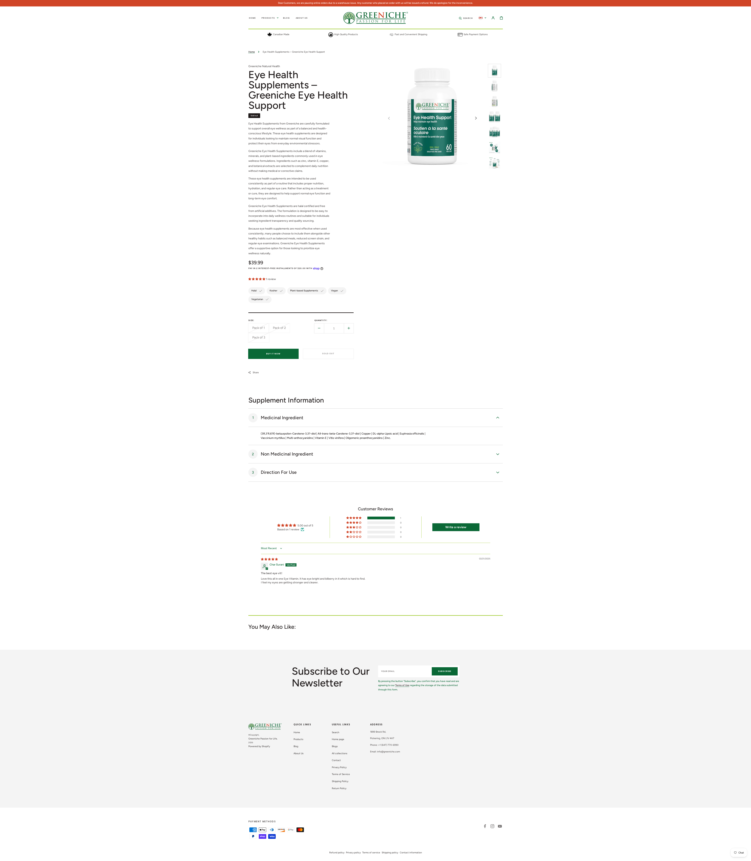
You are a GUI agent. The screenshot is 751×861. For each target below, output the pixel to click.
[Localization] (482, 18)
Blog (296, 746)
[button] (466, 18)
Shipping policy (390, 852)
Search (335, 732)
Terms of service (371, 852)
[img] (269, 559)
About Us (299, 753)
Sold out (328, 353)
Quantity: (320, 320)
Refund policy (336, 852)
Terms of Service (341, 774)
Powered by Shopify (259, 746)
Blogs (335, 746)
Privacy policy (353, 852)
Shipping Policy (340, 781)
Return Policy (339, 788)
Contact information (411, 852)
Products (298, 739)
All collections (339, 753)
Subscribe (444, 671)
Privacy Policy (339, 767)
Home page (338, 739)
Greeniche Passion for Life (262, 738)
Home (251, 51)
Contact (336, 760)
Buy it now (273, 353)
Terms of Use (402, 685)
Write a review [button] (455, 527)
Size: (251, 320)
